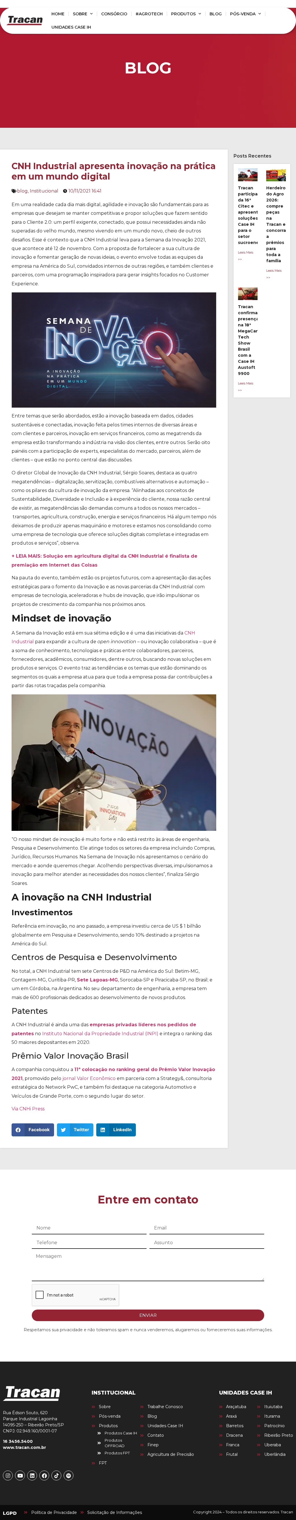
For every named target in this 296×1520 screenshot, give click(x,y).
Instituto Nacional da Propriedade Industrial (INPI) (100, 1033)
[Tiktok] (56, 1475)
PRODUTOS (183, 13)
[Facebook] (44, 1475)
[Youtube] (20, 1475)
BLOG (216, 13)
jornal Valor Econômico (89, 1078)
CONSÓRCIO (114, 13)
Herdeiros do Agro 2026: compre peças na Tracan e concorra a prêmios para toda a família (277, 224)
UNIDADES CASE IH (71, 27)
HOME (57, 13)
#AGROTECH (149, 13)
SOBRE (80, 13)
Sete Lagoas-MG (97, 980)
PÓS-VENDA (243, 13)
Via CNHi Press (28, 1109)
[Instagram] (8, 1475)
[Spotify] (68, 1475)
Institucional (44, 191)
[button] (33, 1129)
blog (22, 191)
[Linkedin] (32, 1475)
